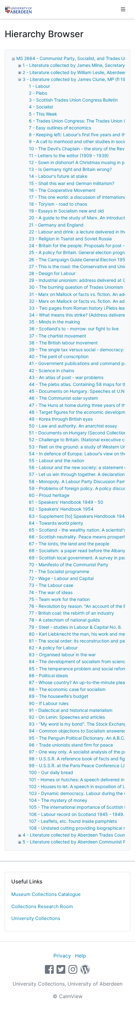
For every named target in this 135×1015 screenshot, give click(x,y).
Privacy (62, 955)
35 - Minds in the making (54, 321)
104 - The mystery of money (58, 800)
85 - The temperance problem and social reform (78, 668)
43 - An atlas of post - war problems (66, 377)
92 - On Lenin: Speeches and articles (67, 717)
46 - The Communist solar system (63, 398)
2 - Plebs (38, 93)
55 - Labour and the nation (56, 460)
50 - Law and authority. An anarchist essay (73, 425)
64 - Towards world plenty (56, 523)
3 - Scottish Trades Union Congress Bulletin (73, 99)
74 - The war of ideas (51, 592)
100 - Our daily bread (51, 772)
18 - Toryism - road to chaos (58, 204)
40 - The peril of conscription (59, 356)
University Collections (35, 918)
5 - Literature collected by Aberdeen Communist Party (78, 841)
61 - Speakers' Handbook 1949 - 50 (66, 502)
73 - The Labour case (51, 585)
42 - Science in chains (51, 370)
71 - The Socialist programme (59, 571)
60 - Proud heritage (49, 495)
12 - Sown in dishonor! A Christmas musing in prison (81, 162)
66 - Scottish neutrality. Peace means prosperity (78, 536)
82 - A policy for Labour (53, 647)
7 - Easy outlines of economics (60, 127)
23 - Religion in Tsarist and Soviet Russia (70, 238)
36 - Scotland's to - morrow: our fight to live (74, 328)
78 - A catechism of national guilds (64, 619)
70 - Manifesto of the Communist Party (68, 564)
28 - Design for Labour (52, 273)
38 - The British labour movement (63, 342)
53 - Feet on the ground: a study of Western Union (80, 446)
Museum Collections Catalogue (46, 894)
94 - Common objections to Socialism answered (78, 730)
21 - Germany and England (56, 225)
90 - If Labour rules (48, 703)
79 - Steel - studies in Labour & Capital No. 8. (75, 627)
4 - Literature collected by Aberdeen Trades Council (76, 835)
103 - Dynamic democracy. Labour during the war (80, 793)
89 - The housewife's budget (58, 696)
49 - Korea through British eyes (61, 419)
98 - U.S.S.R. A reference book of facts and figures (81, 758)
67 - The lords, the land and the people (69, 543)
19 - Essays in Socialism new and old (66, 210)
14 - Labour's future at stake (58, 176)
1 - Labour (39, 86)
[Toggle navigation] (123, 9)
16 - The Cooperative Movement (62, 190)
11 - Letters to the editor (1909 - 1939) (69, 155)
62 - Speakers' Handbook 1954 (61, 509)
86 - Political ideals (48, 675)
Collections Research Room (42, 906)
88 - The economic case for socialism (67, 689)
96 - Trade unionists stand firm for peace (71, 745)
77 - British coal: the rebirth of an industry (71, 613)
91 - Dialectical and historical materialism (70, 710)
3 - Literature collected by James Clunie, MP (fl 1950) (78, 79)
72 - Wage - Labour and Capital (61, 578)
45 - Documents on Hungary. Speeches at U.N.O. (79, 391)
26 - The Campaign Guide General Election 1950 (78, 259)
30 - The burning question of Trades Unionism (76, 287)
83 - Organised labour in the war (62, 654)
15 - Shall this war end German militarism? (71, 183)
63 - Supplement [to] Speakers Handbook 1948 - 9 (82, 516)
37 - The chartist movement (57, 335)
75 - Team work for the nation (59, 599)
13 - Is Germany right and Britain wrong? (70, 169)
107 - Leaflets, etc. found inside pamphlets (73, 821)
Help (80, 955)
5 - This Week (43, 114)
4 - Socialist (41, 106)
